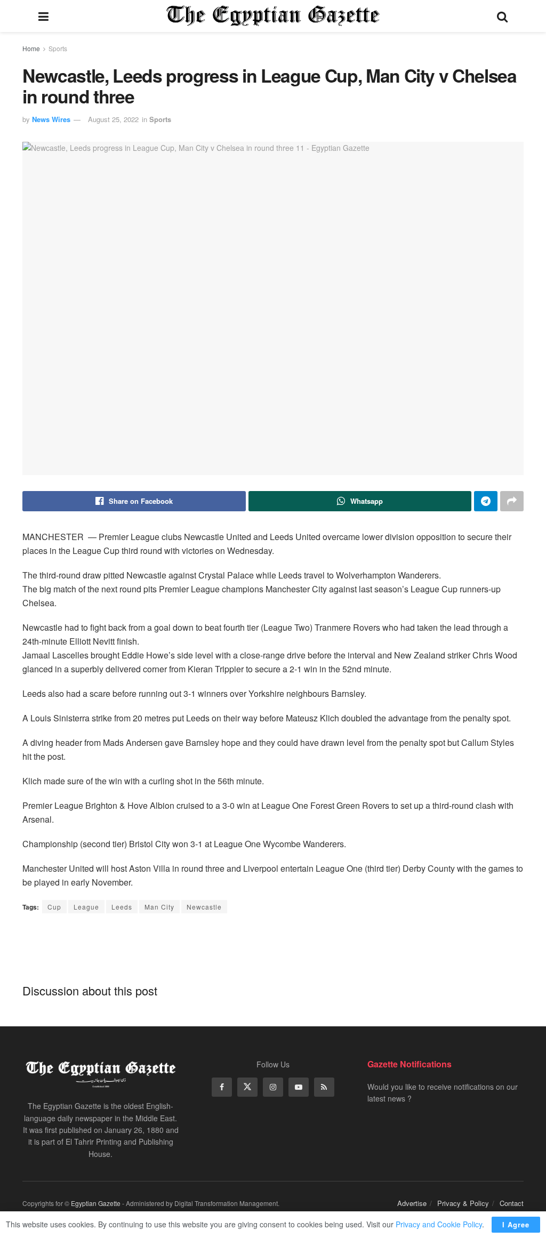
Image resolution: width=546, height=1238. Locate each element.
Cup (54, 906)
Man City (159, 906)
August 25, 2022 (113, 119)
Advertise (412, 1203)
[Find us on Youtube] (298, 1087)
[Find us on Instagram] (273, 1087)
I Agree (515, 1224)
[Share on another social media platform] (512, 501)
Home (31, 48)
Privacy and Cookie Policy (439, 1224)
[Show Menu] (43, 16)
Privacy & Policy (463, 1203)
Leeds (121, 906)
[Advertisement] (273, 948)
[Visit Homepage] (273, 16)
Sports (58, 48)
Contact (512, 1203)
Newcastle (204, 906)
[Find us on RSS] (324, 1087)
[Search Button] (502, 16)
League (86, 906)
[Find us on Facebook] (222, 1087)
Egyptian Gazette (96, 1203)
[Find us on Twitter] (247, 1087)
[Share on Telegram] (485, 501)
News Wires (51, 119)
